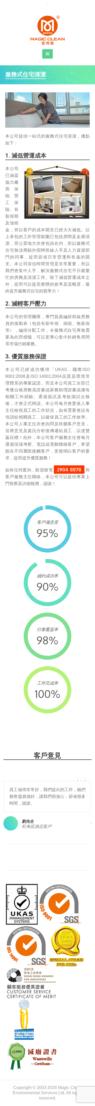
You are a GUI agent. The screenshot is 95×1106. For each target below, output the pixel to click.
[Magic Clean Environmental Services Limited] (47, 30)
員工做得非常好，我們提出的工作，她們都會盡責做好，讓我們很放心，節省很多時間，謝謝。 (47, 796)
